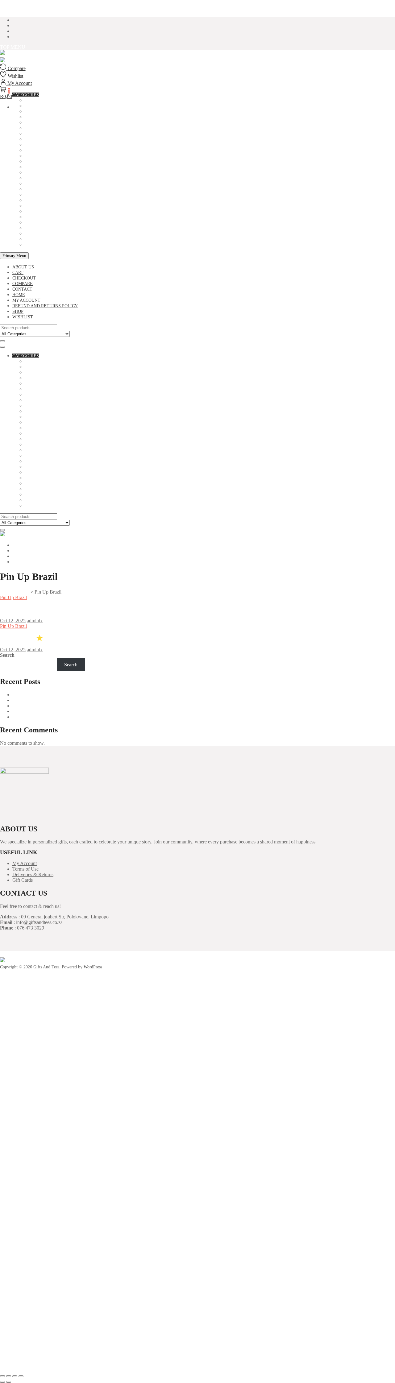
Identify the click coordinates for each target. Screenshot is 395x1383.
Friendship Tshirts (47, 167)
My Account (24, 863)
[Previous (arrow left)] (2, 1382)
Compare (22, 283)
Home (18, 294)
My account (26, 300)
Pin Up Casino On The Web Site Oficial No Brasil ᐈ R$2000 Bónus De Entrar (93, 609)
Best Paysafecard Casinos (37, 716)
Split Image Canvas (47, 222)
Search (7, 655)
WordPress (93, 967)
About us (23, 267)
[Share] (14, 1376)
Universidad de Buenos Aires (40, 694)
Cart (17, 272)
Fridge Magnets (44, 161)
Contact (22, 289)
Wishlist (22, 317)
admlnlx (35, 620)
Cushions (35, 145)
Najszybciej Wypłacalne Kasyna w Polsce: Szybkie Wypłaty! (71, 711)
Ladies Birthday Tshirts (53, 189)
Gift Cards (22, 880)
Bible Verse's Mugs (47, 111)
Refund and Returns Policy (45, 306)
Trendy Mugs (40, 233)
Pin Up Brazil (13, 597)
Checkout (24, 278)
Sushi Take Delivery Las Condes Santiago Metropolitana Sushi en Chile (82, 700)
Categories (25, 356)
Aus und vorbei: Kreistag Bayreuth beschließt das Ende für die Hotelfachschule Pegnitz (97, 705)
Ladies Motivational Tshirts (59, 195)
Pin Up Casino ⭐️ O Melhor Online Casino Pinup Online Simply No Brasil (89, 638)
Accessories (39, 361)
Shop (17, 311)
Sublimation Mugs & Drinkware (62, 228)
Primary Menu (14, 255)
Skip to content (14, 9)
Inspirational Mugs (48, 172)
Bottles (34, 122)
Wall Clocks (40, 244)
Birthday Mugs (42, 117)
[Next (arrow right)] (8, 1382)
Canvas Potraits (44, 128)
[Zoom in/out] (2, 1376)
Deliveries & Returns (32, 874)
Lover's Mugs (40, 200)
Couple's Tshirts (44, 139)
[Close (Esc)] (21, 1376)
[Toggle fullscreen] (8, 1376)
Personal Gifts (42, 217)
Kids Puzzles (40, 183)
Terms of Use (25, 869)
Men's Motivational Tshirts (57, 211)
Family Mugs (39, 156)
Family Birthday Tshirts (53, 150)
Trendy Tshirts (43, 239)
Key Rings (36, 178)
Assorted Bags (42, 367)
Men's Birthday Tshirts (52, 206)
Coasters (36, 133)
